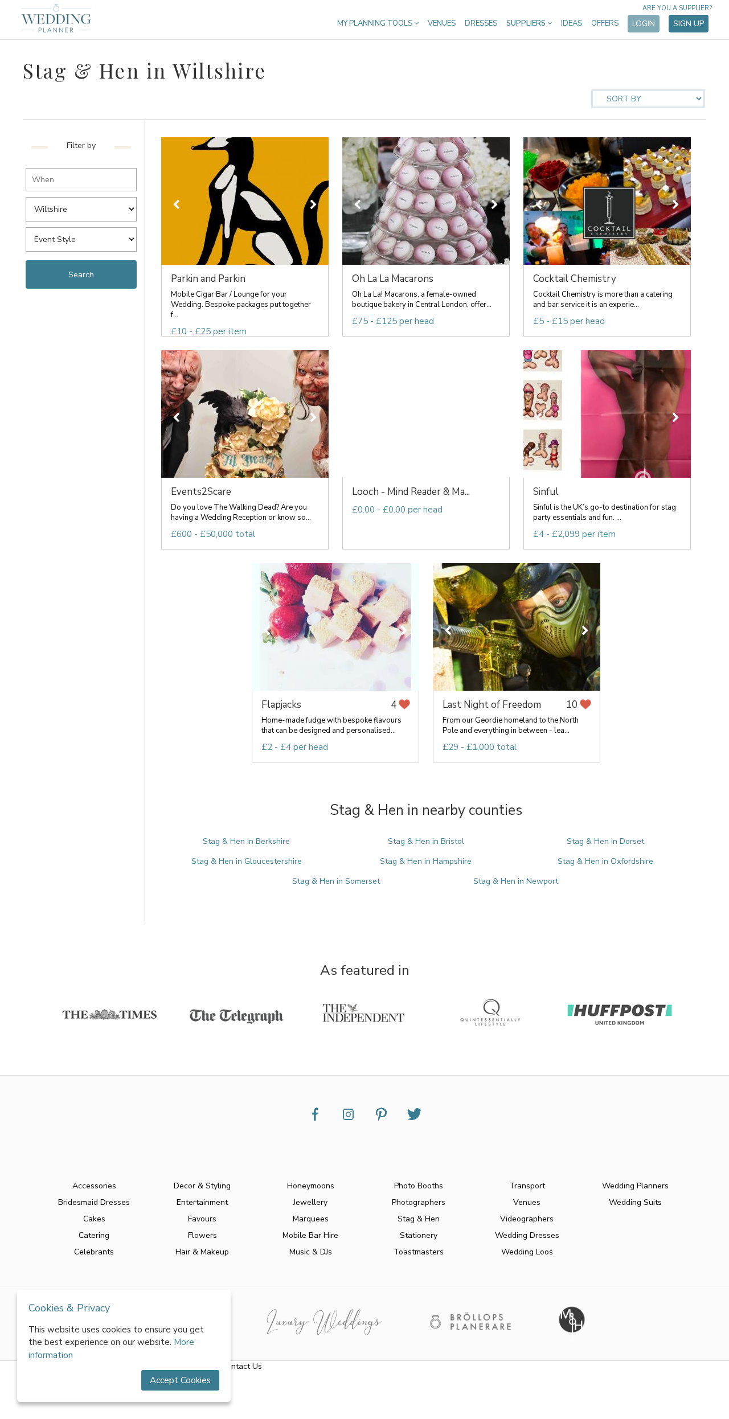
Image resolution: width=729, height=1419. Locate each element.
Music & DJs (310, 1251)
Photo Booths (418, 1185)
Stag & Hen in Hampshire (426, 861)
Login (643, 23)
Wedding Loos (527, 1251)
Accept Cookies (180, 1380)
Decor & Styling (202, 1185)
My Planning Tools (375, 23)
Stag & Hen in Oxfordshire (605, 861)
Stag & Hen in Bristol (426, 841)
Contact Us (242, 1366)
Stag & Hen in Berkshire (246, 841)
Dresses (481, 23)
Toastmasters (419, 1251)
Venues (442, 23)
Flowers (202, 1235)
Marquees (311, 1218)
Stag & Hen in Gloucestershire (246, 861)
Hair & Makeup (202, 1251)
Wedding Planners (635, 1185)
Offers (605, 23)
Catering (94, 1235)
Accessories (94, 1185)
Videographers (527, 1218)
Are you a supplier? (677, 8)
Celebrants (94, 1251)
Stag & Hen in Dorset (605, 841)
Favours (202, 1218)
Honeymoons (310, 1185)
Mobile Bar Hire (310, 1235)
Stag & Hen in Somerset (336, 881)
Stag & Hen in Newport (515, 881)
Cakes (94, 1218)
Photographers (418, 1202)
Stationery (418, 1235)
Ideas (571, 23)
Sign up (688, 23)
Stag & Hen (419, 1218)
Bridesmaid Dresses (94, 1202)
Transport (527, 1185)
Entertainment (202, 1202)
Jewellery (310, 1202)
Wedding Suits (635, 1202)
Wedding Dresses (527, 1235)
